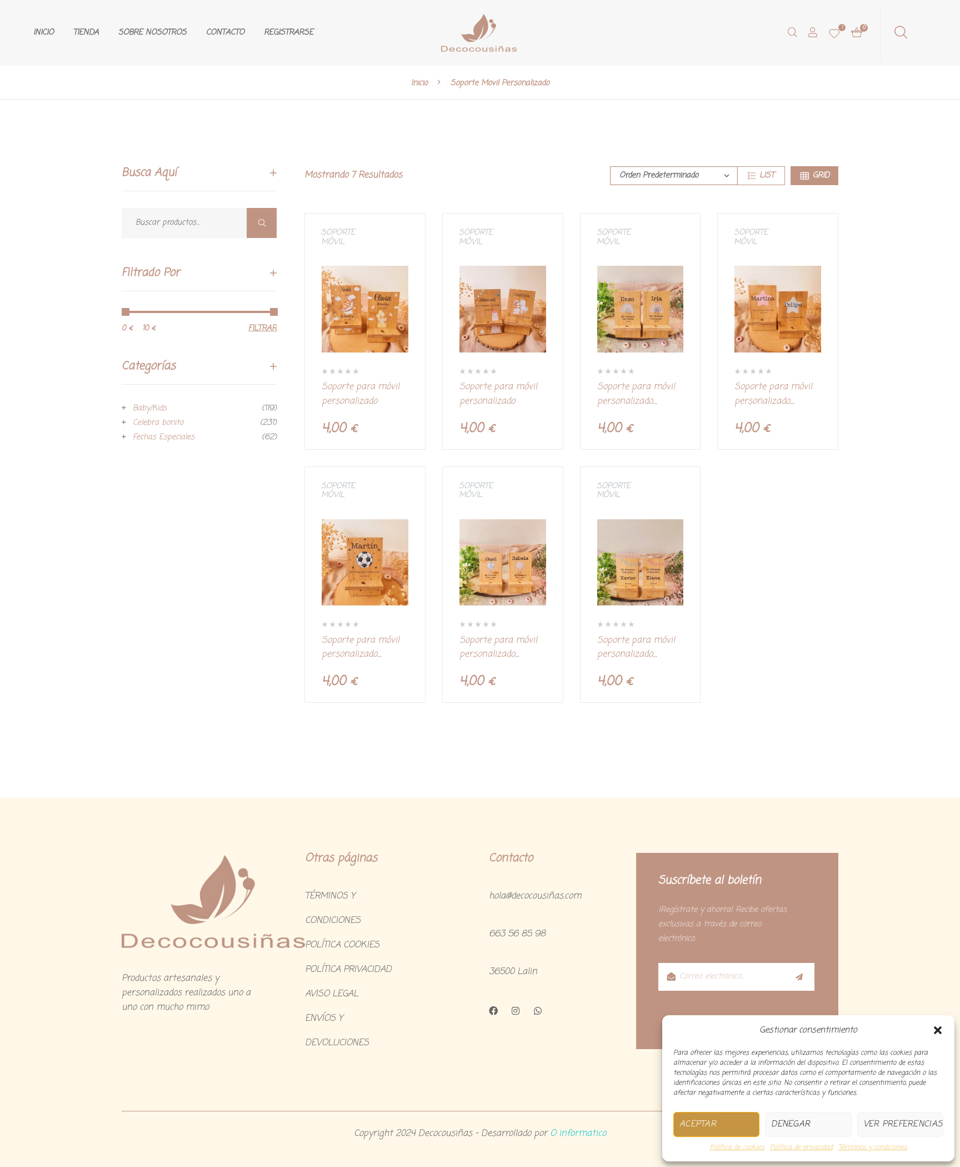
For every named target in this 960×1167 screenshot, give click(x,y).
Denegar (790, 1124)
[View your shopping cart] (856, 33)
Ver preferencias (902, 1124)
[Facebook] (493, 1010)
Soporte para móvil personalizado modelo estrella (773, 401)
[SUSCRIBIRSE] (798, 977)
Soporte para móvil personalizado (360, 394)
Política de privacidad (801, 1148)
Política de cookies (737, 1148)
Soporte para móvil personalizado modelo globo (498, 655)
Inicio (419, 83)
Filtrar (262, 328)
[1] (834, 33)
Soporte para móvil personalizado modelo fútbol (360, 655)
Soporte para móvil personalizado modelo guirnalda (636, 655)
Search (262, 223)
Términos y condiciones (872, 1148)
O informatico (578, 1133)
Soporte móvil (338, 237)
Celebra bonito (158, 423)
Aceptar (697, 1124)
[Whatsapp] (537, 1010)
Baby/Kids (150, 408)
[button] (937, 1030)
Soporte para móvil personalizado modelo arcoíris (636, 401)
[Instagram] (515, 1010)
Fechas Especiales (163, 437)
